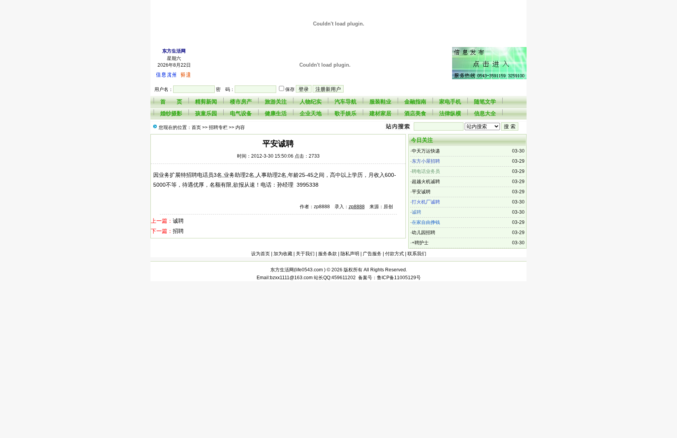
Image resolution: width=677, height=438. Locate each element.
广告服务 (372, 253)
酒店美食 (415, 113)
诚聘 (178, 221)
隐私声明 (349, 253)
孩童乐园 (206, 113)
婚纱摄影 (171, 113)
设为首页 (260, 253)
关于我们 (305, 253)
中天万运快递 (426, 151)
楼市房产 (241, 101)
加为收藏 (282, 253)
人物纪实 (311, 101)
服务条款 (327, 253)
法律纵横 (450, 113)
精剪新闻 (206, 101)
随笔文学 (485, 101)
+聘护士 (420, 242)
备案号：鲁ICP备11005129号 (388, 277)
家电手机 (450, 101)
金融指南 (415, 101)
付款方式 (394, 253)
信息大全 (485, 113)
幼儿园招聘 (423, 232)
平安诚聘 (421, 191)
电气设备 (241, 113)
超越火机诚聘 (426, 181)
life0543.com (309, 270)
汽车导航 (346, 101)
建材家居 (380, 113)
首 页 (171, 101)
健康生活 (276, 113)
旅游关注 (276, 101)
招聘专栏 (218, 127)
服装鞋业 (380, 101)
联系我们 (416, 253)
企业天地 (311, 113)
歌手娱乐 (346, 113)
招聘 (178, 231)
